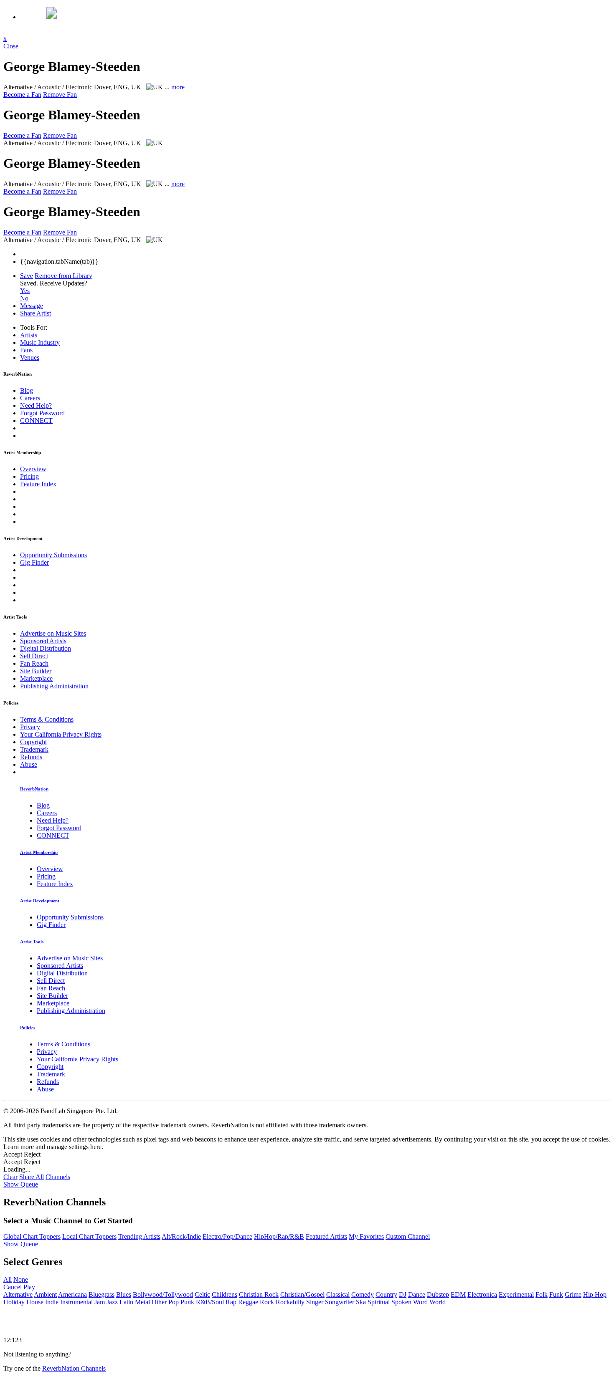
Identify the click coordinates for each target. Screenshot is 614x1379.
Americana (72, 1294)
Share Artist (35, 313)
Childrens (224, 1294)
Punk (187, 1302)
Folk (541, 1294)
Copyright (33, 741)
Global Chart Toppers (32, 1236)
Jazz (112, 1302)
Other (159, 1302)
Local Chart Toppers (89, 1236)
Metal (142, 1302)
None (20, 1279)
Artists (28, 334)
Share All (31, 1176)
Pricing (29, 476)
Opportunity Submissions (53, 554)
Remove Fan (60, 94)
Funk (556, 1294)
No (24, 298)
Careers (30, 398)
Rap (231, 1302)
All (7, 1279)
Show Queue (20, 1184)
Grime (573, 1294)
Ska (361, 1302)
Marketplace (36, 678)
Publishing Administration (54, 686)
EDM (458, 1294)
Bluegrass (101, 1294)
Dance (416, 1294)
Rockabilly (290, 1302)
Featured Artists (326, 1236)
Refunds (31, 756)
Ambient (45, 1294)
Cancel (12, 1287)
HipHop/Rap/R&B (279, 1236)
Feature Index (38, 483)
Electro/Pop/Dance (227, 1236)
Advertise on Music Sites (53, 633)
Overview (33, 468)
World (437, 1302)
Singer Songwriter (330, 1302)
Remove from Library (63, 275)
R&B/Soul (210, 1302)
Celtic (202, 1294)
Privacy (30, 726)
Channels (58, 1176)
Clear (10, 1176)
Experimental (516, 1294)
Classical (338, 1294)
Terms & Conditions (47, 719)
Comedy (362, 1294)
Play (29, 1287)
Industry (40, 342)
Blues (123, 1294)
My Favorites (366, 1236)
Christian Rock (259, 1294)
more (178, 87)
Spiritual (379, 1302)
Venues (29, 357)
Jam (99, 1302)
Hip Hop (594, 1294)
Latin (126, 1302)
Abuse (28, 764)
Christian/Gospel (302, 1294)
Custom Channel (408, 1236)
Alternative (18, 1294)
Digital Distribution (45, 648)
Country (386, 1294)
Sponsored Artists (43, 640)
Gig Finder (34, 562)
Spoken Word (409, 1302)
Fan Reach (34, 663)
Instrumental (76, 1302)
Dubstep (438, 1294)
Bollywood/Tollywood (163, 1294)
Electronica (482, 1294)
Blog (26, 390)
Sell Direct (34, 655)
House (34, 1302)
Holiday (14, 1302)
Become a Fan (22, 94)
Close (10, 46)
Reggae (248, 1302)
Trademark (34, 749)
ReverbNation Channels (74, 1368)
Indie (51, 1302)
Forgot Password (42, 413)
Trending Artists (139, 1236)
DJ (402, 1294)
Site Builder (35, 670)
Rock (267, 1302)
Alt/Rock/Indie (181, 1236)
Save (26, 275)
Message (31, 305)
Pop (173, 1302)
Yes (25, 290)
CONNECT (36, 420)
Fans (26, 350)
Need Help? (36, 405)
